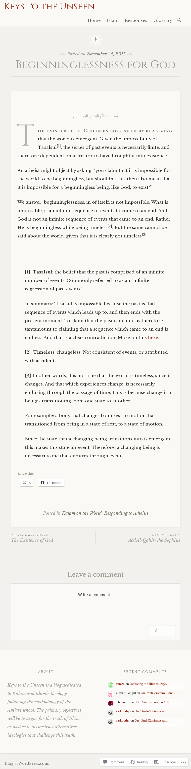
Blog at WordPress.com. (27, 763)
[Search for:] (180, 19)
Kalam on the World (82, 513)
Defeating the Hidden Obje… (148, 684)
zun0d (120, 684)
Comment (163, 630)
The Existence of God (32, 538)
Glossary (162, 20)
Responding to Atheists (126, 513)
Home (94, 20)
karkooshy (123, 711)
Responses (136, 20)
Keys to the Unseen (49, 6)
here (153, 337)
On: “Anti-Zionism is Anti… (158, 693)
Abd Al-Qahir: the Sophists (154, 538)
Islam (113, 20)
